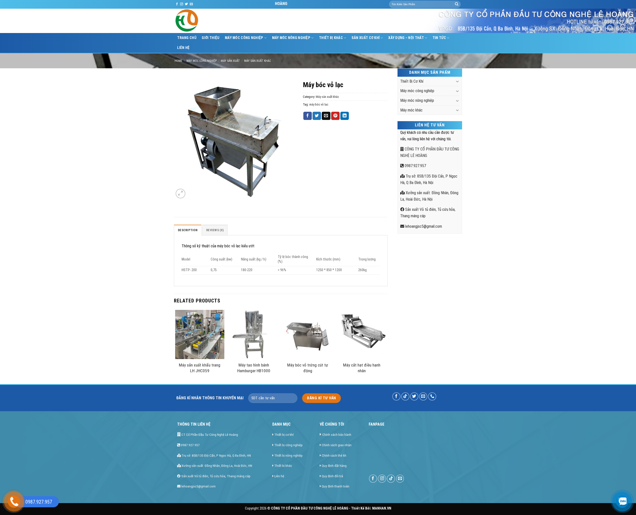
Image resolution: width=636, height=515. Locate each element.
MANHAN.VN (381, 508)
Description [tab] (188, 230)
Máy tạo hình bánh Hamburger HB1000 (253, 368)
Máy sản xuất (230, 61)
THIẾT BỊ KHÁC (331, 38)
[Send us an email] (191, 4)
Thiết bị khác (283, 466)
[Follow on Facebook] (176, 4)
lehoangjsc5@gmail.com (423, 226)
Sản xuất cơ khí (366, 38)
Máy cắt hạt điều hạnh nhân (361, 368)
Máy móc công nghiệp (244, 38)
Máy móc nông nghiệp (291, 38)
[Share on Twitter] (317, 116)
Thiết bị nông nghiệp (288, 455)
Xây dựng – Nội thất (406, 38)
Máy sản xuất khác (257, 61)
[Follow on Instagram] (181, 4)
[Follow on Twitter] (186, 4)
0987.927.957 (415, 165)
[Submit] (456, 4)
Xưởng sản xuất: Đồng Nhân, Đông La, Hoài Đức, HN (216, 466)
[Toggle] (457, 81)
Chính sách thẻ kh (334, 455)
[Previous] (175, 346)
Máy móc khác (411, 110)
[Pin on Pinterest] (335, 116)
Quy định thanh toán (335, 486)
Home (178, 61)
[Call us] (432, 396)
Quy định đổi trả (332, 476)
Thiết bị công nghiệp (288, 445)
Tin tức (439, 38)
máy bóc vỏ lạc (318, 104)
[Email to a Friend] (326, 116)
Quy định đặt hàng (334, 466)
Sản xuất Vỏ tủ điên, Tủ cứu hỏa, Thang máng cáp (215, 476)
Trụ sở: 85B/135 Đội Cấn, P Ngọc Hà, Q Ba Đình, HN (216, 455)
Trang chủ (187, 38)
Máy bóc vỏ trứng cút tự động (307, 368)
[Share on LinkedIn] (344, 116)
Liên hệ (183, 48)
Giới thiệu (210, 38)
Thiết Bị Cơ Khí (411, 81)
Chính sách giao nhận (337, 445)
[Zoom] (180, 193)
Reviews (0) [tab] (215, 230)
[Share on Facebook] (307, 116)
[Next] (386, 346)
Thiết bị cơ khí (284, 435)
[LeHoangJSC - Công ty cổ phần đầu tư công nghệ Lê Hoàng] (206, 21)
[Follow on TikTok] (405, 396)
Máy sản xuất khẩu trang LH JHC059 (199, 368)
